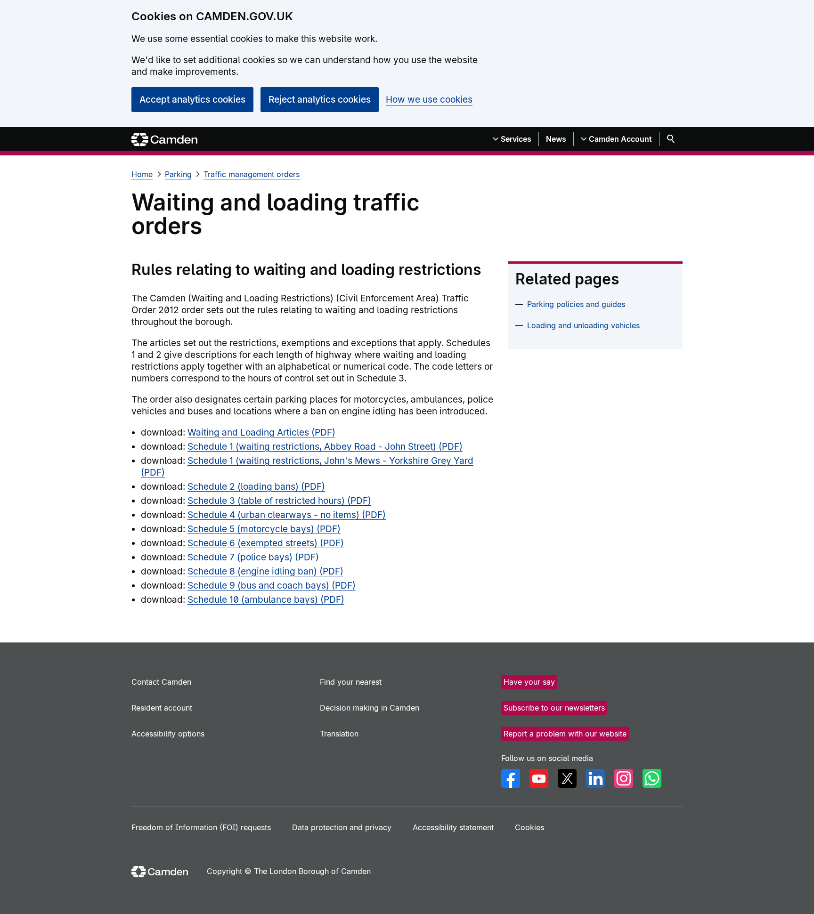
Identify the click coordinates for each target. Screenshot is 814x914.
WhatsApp (652, 778)
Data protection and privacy (341, 827)
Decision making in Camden (369, 707)
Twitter (567, 778)
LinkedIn (595, 778)
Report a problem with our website (565, 733)
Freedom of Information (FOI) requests (201, 827)
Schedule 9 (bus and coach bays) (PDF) (271, 585)
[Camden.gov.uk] (164, 139)
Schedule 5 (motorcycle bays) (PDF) (264, 529)
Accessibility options (167, 733)
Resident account (161, 707)
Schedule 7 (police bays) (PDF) (253, 557)
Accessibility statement (453, 827)
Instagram (623, 778)
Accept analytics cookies (192, 99)
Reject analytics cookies (320, 99)
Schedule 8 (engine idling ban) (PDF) (265, 571)
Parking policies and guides (576, 304)
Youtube (538, 778)
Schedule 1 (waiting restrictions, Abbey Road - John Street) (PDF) (325, 446)
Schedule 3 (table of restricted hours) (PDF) (279, 500)
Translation (339, 733)
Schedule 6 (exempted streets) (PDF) (265, 543)
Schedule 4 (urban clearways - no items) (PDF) (286, 515)
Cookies (529, 827)
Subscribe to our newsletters (554, 707)
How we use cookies (429, 99)
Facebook (510, 778)
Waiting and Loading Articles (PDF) (261, 432)
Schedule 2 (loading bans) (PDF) (256, 486)
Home (142, 174)
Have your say (529, 682)
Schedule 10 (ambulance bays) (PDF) (265, 599)
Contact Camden (161, 682)
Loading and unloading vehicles (583, 325)
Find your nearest (351, 682)
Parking (178, 174)
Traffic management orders (252, 174)
